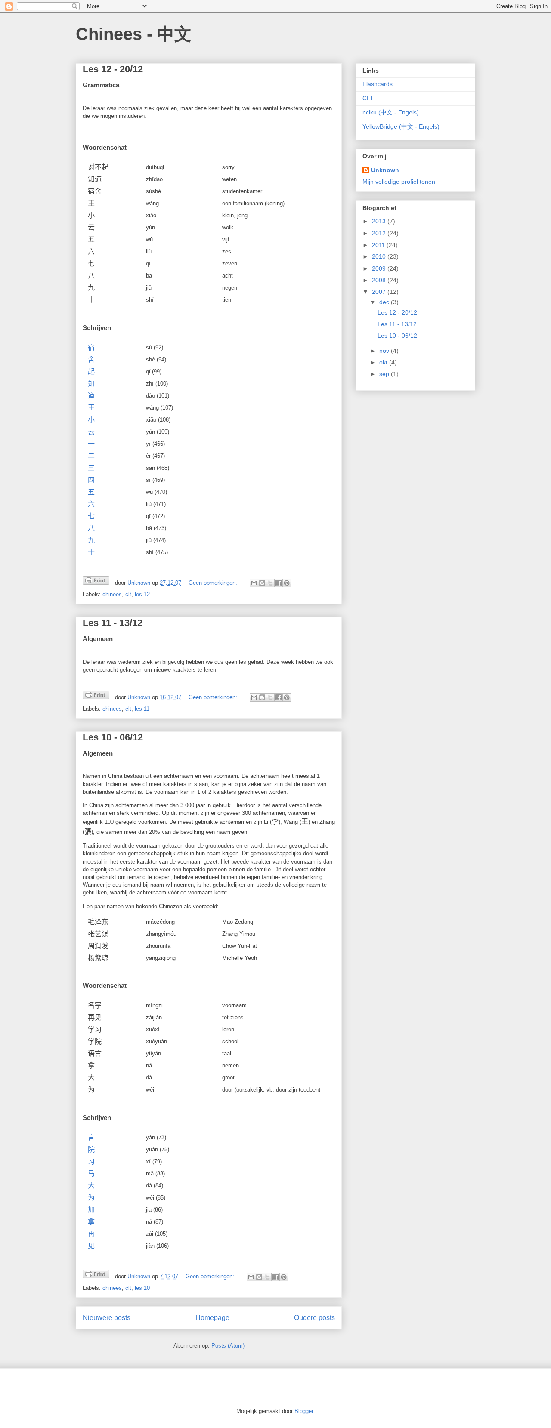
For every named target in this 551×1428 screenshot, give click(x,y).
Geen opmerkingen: (214, 583)
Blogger (303, 1411)
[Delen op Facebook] (278, 583)
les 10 (142, 1288)
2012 (379, 233)
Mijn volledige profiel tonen (398, 181)
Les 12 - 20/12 (113, 69)
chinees (112, 594)
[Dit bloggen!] (262, 583)
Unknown (385, 170)
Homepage (212, 1317)
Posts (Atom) (228, 1345)
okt (384, 362)
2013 (379, 221)
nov (385, 350)
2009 (379, 268)
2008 (379, 280)
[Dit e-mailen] (254, 583)
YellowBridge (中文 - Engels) (401, 126)
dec (385, 302)
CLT (368, 98)
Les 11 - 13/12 (112, 622)
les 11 (142, 709)
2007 (379, 291)
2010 (379, 256)
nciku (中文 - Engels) (390, 112)
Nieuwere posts (106, 1317)
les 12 (142, 594)
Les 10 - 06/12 (113, 737)
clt (128, 594)
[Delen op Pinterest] (286, 583)
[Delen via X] (270, 583)
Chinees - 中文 (134, 34)
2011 (379, 244)
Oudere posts (314, 1317)
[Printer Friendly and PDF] (96, 582)
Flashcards (377, 83)
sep (385, 373)
